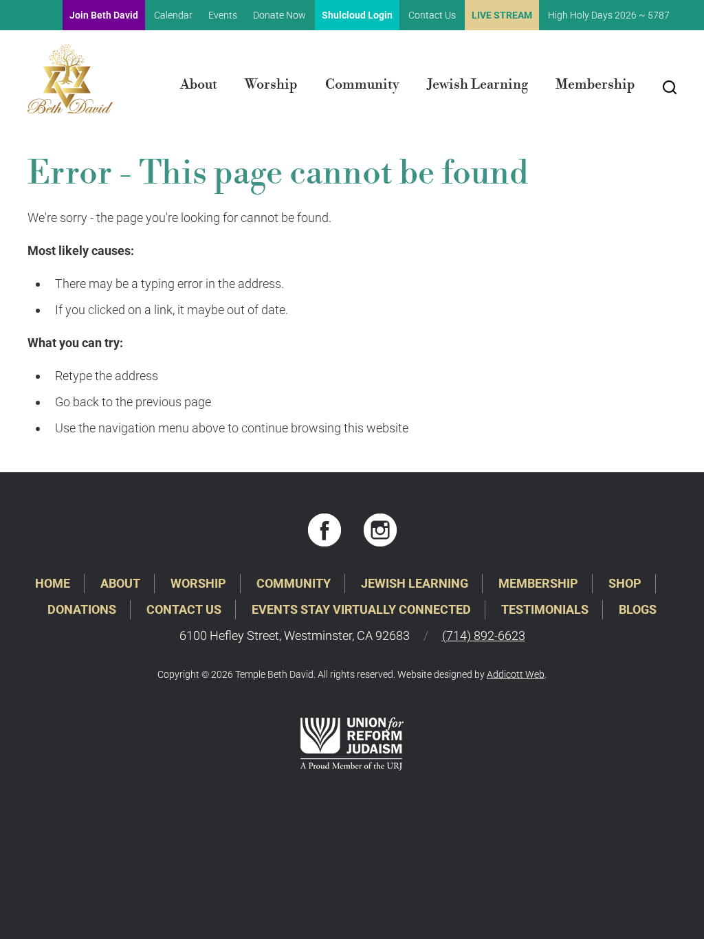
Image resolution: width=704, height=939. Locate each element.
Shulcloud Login (357, 15)
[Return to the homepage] (70, 78)
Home (52, 583)
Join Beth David (103, 15)
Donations (81, 609)
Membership (595, 84)
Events (222, 15)
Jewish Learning (477, 84)
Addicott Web (515, 674)
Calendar (173, 15)
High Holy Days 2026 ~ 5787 (609, 15)
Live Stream (502, 15)
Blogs (638, 609)
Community (362, 84)
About (198, 84)
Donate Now (279, 15)
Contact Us (432, 15)
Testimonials (544, 609)
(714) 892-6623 (483, 635)
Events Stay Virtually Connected (361, 609)
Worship (271, 84)
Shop (624, 583)
